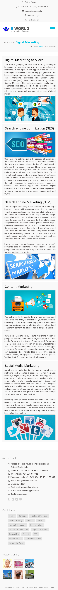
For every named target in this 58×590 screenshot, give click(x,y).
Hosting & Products (39, 516)
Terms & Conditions (17, 525)
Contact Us (14, 534)
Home (40, 47)
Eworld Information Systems (27, 587)
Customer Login (33, 15)
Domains (22, 516)
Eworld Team (49, 587)
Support (29, 520)
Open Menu (52, 27)
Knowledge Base (16, 543)
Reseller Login (33, 20)
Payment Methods (39, 530)
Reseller (40, 520)
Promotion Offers (33, 539)
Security (26, 534)
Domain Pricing (15, 520)
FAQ (35, 534)
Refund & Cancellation (18, 530)
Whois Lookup (15, 539)
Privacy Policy (36, 525)
